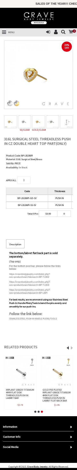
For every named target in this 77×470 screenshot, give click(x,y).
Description (15, 244)
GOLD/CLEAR (38, 129)
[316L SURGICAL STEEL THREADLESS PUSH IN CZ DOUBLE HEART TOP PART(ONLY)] (38, 74)
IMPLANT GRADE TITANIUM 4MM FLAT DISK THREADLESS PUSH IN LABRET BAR (20, 393)
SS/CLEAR (25, 129)
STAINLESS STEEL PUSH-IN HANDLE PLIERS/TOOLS (33, 318)
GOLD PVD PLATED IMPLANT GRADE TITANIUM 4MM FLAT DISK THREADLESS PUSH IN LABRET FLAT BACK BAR (57, 395)
